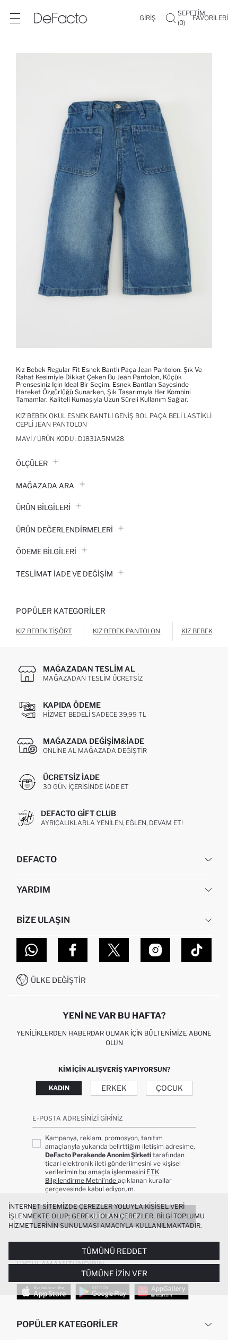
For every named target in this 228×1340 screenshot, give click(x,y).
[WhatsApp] (31, 950)
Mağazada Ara (45, 485)
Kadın (59, 1088)
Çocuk (169, 1087)
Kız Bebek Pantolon (126, 631)
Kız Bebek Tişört (44, 631)
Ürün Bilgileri (43, 507)
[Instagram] (156, 950)
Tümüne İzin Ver (114, 1273)
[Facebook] (73, 950)
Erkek (114, 1087)
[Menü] (14, 18)
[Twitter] (114, 950)
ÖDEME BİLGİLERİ (46, 551)
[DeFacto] (60, 18)
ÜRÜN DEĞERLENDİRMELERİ (64, 529)
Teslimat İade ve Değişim (64, 574)
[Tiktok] (196, 950)
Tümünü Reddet (114, 1251)
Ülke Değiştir (58, 980)
